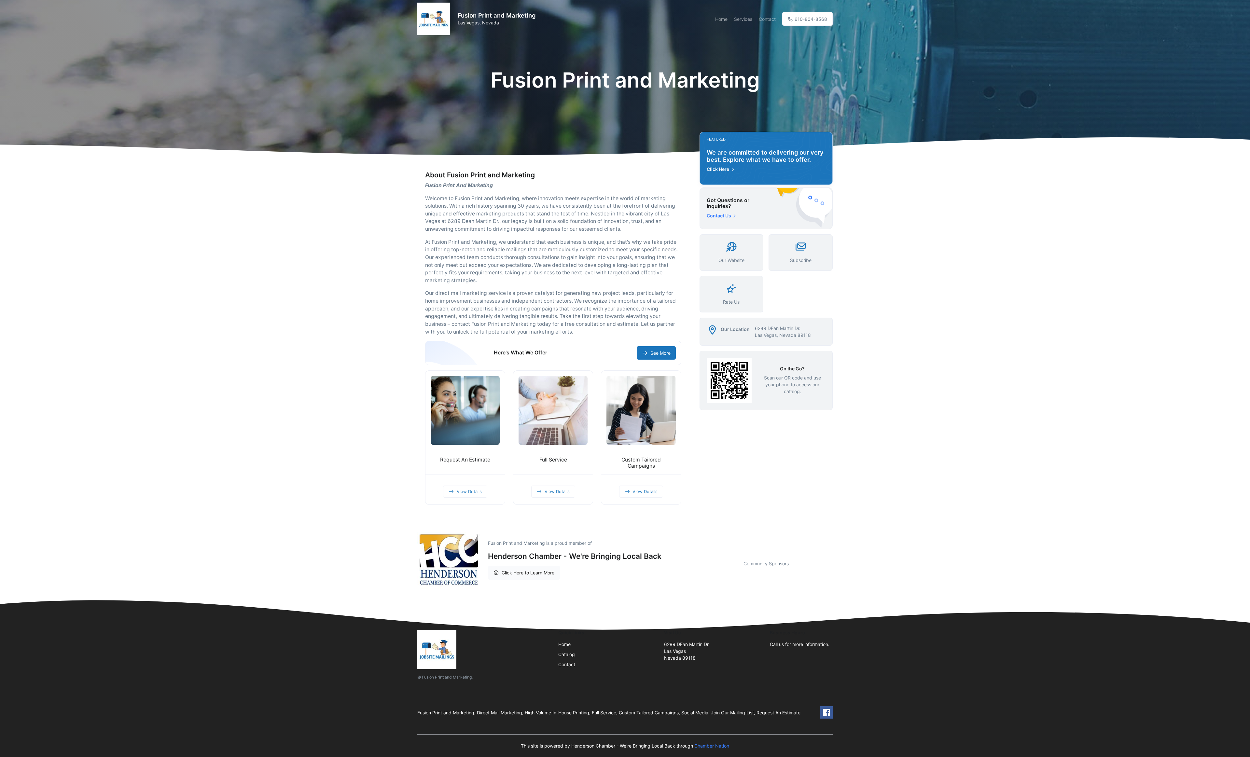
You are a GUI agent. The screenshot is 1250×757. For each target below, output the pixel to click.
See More (660, 353)
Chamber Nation (711, 746)
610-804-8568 (810, 19)
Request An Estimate (465, 460)
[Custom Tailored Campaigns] (640, 410)
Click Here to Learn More (528, 572)
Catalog (566, 654)
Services (743, 19)
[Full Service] (553, 410)
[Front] (434, 19)
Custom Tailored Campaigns (641, 463)
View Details (469, 491)
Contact (767, 19)
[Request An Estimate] (465, 410)
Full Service (553, 460)
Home (721, 19)
